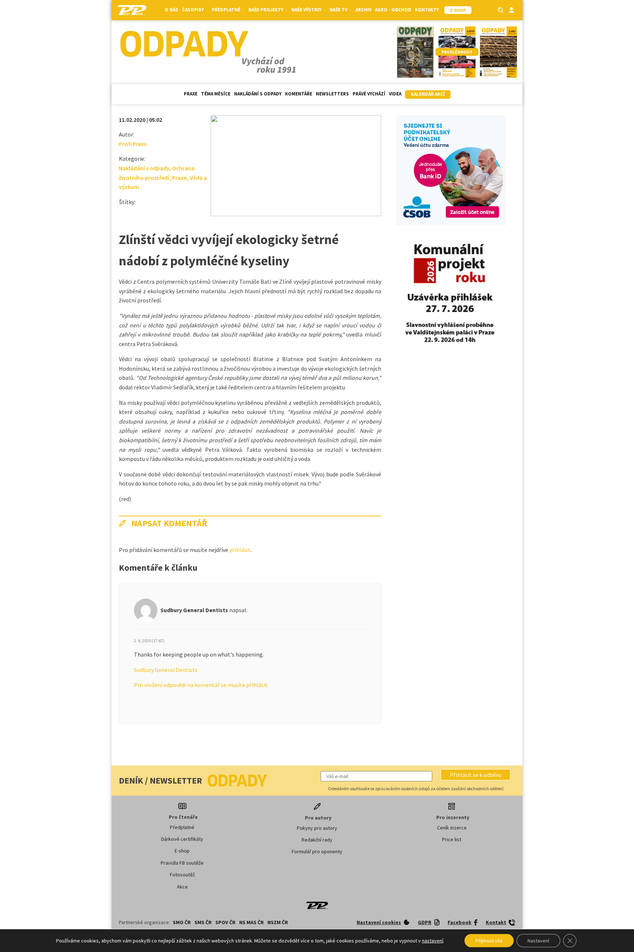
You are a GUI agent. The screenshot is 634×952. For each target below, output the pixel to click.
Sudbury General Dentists (165, 669)
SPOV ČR (225, 922)
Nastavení (538, 940)
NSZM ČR (277, 922)
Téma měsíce (215, 94)
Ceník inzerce (452, 827)
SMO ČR (182, 922)
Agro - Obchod (393, 10)
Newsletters (332, 94)
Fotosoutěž (182, 874)
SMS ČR (203, 922)
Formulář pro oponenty (317, 851)
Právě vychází (369, 94)
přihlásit (240, 549)
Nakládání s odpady (257, 94)
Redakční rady (317, 839)
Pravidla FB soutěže (182, 863)
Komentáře (298, 94)
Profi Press (132, 144)
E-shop (182, 850)
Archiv (363, 10)
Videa (395, 94)
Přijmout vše (489, 940)
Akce (182, 886)
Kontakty (427, 10)
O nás (171, 10)
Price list (451, 839)
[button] (475, 774)
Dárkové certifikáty (182, 839)
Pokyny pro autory (317, 828)
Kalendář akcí (428, 94)
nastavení (432, 940)
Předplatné (182, 827)
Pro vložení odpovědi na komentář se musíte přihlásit (201, 684)
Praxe (190, 94)
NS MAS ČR (251, 922)
